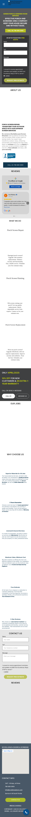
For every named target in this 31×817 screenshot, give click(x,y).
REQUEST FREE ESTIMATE (15, 80)
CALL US (8, 396)
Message (6, 57)
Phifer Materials (19, 482)
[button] (26, 812)
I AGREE (7, 76)
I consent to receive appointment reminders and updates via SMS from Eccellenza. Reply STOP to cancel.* (14, 71)
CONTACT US (15, 800)
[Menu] (4, 4)
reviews (10, 144)
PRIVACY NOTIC (15, 805)
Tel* (5, 49)
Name (5, 41)
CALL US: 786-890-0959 (15, 30)
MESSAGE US (22, 396)
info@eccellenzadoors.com (13, 790)
